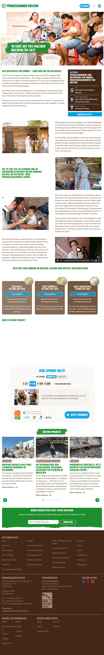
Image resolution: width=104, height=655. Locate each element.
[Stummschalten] (96, 261)
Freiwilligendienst (34, 555)
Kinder (4, 622)
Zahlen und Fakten (34, 560)
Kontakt (80, 541)
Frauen (5, 634)
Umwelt (18, 631)
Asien (39, 626)
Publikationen (82, 555)
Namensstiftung (58, 567)
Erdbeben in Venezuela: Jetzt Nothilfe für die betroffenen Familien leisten (85, 467)
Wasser (18, 622)
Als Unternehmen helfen (12, 569)
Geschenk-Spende (59, 548)
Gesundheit (7, 643)
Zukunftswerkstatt (34, 564)
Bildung (5, 638)
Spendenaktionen (59, 553)
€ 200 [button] (47, 383)
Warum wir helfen (9, 560)
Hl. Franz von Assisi (34, 545)
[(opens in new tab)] (47, 600)
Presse (79, 545)
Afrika (39, 622)
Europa (56, 622)
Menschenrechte (8, 627)
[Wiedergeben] (58, 261)
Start (4, 541)
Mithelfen (6, 564)
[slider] (76, 260)
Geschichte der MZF (35, 550)
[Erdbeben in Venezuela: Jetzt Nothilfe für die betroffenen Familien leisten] (86, 447)
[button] (93, 6)
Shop (79, 550)
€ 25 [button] (25, 383)
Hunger (18, 626)
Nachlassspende (58, 562)
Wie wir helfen (8, 555)
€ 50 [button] (32, 383)
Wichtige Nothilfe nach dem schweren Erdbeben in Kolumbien (16, 467)
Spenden (5, 545)
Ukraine (56, 626)
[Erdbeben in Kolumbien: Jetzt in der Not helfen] (18, 447)
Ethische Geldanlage (60, 558)
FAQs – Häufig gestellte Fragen (62, 542)
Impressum (81, 560)
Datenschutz (82, 564)
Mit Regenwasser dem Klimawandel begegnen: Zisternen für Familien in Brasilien (49, 468)
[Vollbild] (99, 261)
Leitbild (30, 541)
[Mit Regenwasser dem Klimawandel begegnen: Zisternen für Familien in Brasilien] (52, 447)
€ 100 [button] (40, 383)
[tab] (43, 500)
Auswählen (17, 294)
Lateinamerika (42, 631)
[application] (78, 250)
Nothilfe (18, 636)
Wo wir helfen (7, 550)
